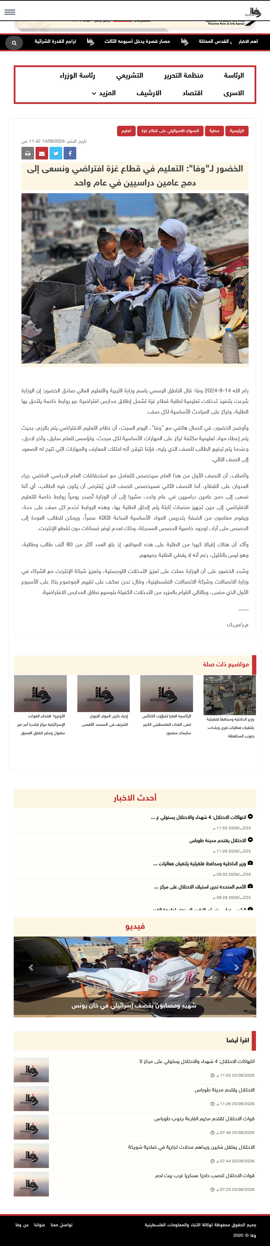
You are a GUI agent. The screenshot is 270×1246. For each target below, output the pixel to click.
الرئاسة (234, 76)
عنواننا (39, 1225)
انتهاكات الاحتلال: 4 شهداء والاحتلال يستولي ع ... (198, 818)
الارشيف (149, 93)
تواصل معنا (61, 1225)
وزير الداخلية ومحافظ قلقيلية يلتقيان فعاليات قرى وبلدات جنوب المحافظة (230, 728)
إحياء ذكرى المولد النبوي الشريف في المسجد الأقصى (105, 720)
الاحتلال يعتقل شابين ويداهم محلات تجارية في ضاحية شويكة (191, 1147)
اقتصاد (192, 93)
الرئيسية (237, 131)
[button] (32, 967)
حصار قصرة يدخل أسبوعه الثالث (157, 42)
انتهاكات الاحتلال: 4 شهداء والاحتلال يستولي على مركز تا (197, 1062)
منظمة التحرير (184, 76)
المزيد (107, 93)
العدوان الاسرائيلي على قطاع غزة (170, 131)
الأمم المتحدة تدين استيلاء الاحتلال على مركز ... (200, 887)
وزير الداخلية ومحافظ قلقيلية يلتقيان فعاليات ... (199, 864)
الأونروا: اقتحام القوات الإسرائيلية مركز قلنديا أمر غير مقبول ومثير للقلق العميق (41, 725)
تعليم (126, 131)
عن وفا (22, 1225)
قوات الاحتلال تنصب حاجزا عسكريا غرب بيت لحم (205, 1176)
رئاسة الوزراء (77, 76)
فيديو (135, 926)
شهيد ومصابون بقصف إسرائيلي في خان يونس (134, 1006)
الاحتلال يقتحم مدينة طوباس (217, 841)
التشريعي (129, 76)
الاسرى (234, 93)
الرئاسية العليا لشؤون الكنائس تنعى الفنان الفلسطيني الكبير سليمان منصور (166, 725)
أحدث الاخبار (135, 798)
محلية (214, 131)
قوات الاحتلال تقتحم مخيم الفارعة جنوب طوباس (204, 1119)
